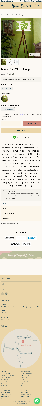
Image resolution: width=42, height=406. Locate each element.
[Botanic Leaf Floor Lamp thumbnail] (4, 62)
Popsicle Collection (6, 388)
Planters (23, 386)
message (20, 114)
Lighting (23, 379)
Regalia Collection (26, 394)
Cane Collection (5, 373)
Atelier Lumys (7, 204)
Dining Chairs (25, 375)
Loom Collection (5, 381)
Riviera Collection (6, 396)
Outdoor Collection (6, 386)
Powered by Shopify (21, 403)
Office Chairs (24, 384)
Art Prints (3, 371)
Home (3, 15)
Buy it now (21, 130)
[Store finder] (21, 348)
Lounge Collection (26, 381)
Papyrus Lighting (26, 396)
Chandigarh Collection (7, 375)
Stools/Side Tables (6, 390)
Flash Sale (24, 377)
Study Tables (24, 390)
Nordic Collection (6, 394)
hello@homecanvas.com (8, 313)
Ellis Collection (5, 377)
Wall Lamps (24, 392)
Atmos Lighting (5, 398)
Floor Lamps (4, 379)
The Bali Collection (6, 384)
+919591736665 (5, 320)
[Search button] (35, 5)
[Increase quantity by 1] (18, 123)
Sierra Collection (25, 388)
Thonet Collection (6, 392)
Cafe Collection (25, 371)
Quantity (3, 119)
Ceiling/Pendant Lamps (27, 373)
